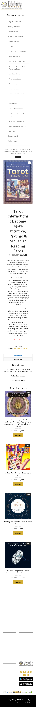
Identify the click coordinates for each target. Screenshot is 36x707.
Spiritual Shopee (23, 636)
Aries (4, 594)
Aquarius (5, 620)
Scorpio (5, 612)
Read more (18, 435)
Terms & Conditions (8, 680)
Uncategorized (13, 136)
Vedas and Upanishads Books (16, 115)
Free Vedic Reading (24, 622)
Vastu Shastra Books (16, 109)
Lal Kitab (21, 617)
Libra (4, 609)
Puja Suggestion (23, 604)
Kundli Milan (6, 665)
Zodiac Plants (12, 141)
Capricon (5, 617)
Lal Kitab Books (14, 74)
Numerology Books (15, 84)
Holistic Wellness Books (17, 61)
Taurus (4, 597)
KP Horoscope (23, 615)
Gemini (5, 599)
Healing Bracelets (14, 26)
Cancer (5, 602)
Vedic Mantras (23, 646)
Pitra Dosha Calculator (25, 609)
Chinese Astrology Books (17, 51)
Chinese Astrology (24, 644)
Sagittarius (5, 615)
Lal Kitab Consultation (9, 648)
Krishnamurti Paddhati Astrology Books (17, 67)
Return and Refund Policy (24, 703)
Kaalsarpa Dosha (23, 602)
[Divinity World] (11, 5)
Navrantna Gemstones (15, 36)
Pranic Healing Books (16, 94)
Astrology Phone (7, 634)
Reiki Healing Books (16, 99)
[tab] (18, 355)
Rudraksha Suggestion (25, 599)
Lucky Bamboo (13, 32)
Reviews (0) (18, 359)
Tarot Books (23, 149)
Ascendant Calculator (25, 594)
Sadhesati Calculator (24, 607)
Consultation (6, 636)
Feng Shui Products (14, 22)
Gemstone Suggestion (25, 597)
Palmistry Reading (8, 641)
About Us (5, 678)
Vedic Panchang (23, 639)
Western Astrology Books (17, 126)
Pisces (4, 622)
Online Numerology (8, 651)
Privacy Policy (7, 683)
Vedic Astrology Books (16, 121)
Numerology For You (24, 620)
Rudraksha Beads (13, 41)
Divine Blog (22, 634)
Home (6, 149)
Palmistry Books (14, 89)
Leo (4, 604)
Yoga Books (13, 131)
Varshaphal (6, 670)
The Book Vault (14, 149)
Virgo (4, 607)
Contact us (20, 699)
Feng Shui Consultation (9, 639)
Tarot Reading (23, 641)
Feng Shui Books (15, 56)
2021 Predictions (23, 649)
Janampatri (6, 667)
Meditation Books (15, 79)
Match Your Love (23, 625)
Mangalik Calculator (24, 612)
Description (18, 356)
